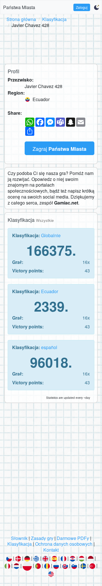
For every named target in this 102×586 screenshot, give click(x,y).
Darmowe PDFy (73, 538)
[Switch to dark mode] (96, 7)
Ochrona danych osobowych (63, 544)
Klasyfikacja (54, 19)
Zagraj (59, 149)
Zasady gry (42, 538)
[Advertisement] (51, 45)
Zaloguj (82, 7)
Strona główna (21, 19)
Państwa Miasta (19, 7)
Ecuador (49, 291)
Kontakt (51, 550)
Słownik (19, 538)
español (49, 347)
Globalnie (51, 235)
